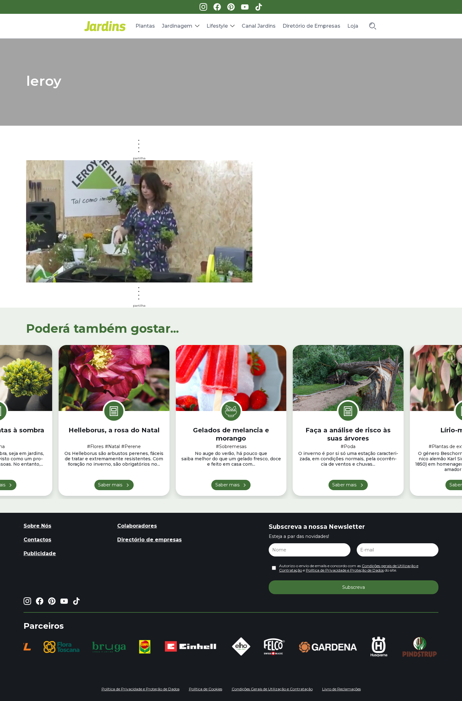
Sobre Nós (37, 526)
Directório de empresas (149, 540)
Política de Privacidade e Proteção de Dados (345, 570)
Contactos (37, 540)
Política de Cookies (205, 689)
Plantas (145, 26)
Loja (352, 26)
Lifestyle (217, 26)
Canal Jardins (259, 26)
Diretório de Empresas (311, 26)
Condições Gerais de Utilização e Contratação (272, 689)
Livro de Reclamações (341, 689)
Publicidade (40, 553)
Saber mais (110, 485)
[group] (61, 647)
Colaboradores (137, 526)
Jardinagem (177, 26)
